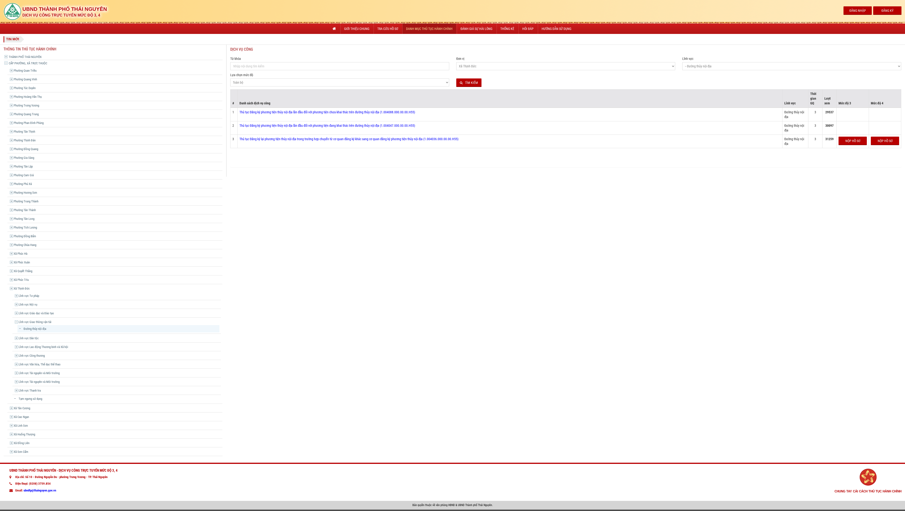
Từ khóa (235, 59)
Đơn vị (460, 59)
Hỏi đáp (528, 29)
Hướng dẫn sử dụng (556, 29)
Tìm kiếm (471, 83)
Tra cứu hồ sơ (387, 29)
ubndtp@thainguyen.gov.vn (40, 490)
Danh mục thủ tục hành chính (429, 29)
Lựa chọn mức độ (241, 75)
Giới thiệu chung (356, 29)
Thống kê (507, 29)
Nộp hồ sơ (852, 141)
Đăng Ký (887, 10)
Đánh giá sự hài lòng (476, 29)
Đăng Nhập (857, 10)
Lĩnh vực (687, 59)
